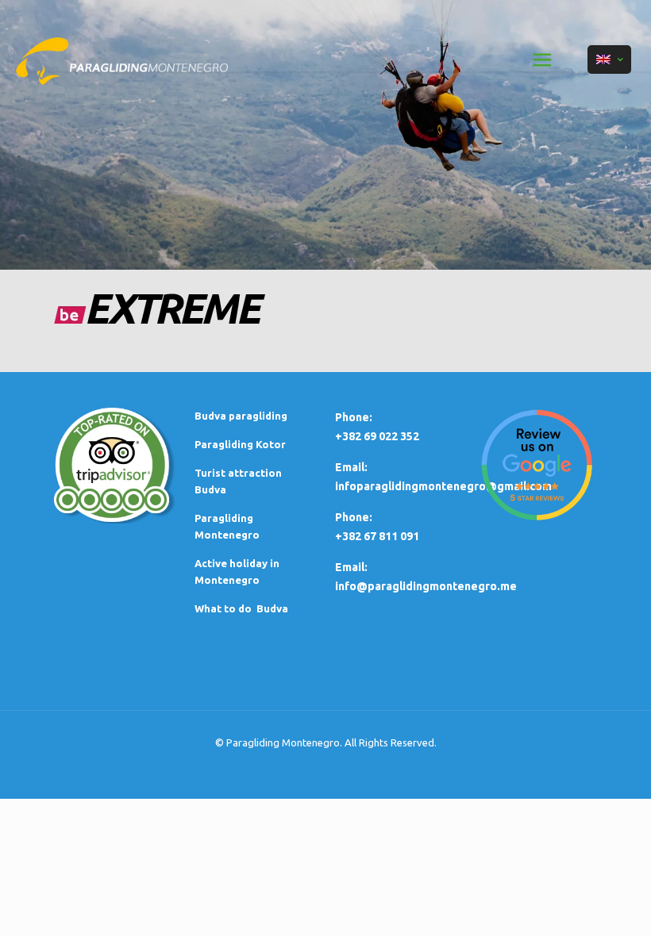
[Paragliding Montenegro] (122, 59)
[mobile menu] (542, 59)
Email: (351, 567)
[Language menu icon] (609, 59)
